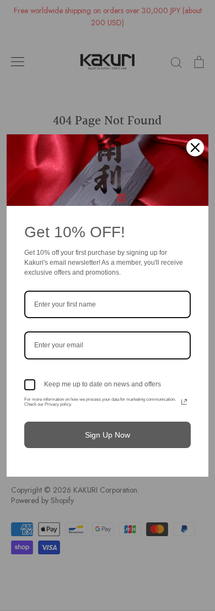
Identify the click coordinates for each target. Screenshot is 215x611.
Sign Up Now (107, 434)
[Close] (195, 147)
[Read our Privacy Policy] (184, 401)
